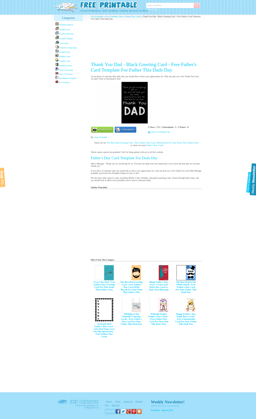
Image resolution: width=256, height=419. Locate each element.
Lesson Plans (64, 43)
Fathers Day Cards (132, 16)
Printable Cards (64, 30)
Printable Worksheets (66, 34)
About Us (115, 405)
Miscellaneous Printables (67, 78)
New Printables (64, 82)
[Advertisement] (68, 130)
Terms (117, 401)
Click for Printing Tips (160, 132)
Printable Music (64, 52)
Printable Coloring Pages (68, 48)
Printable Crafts (64, 61)
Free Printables (97, 16)
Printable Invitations (66, 25)
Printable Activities (65, 66)
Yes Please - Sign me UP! (162, 410)
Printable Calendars (66, 39)
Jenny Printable (100, 137)
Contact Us (128, 401)
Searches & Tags (152, 9)
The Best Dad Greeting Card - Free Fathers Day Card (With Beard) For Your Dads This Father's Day (153, 143)
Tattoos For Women (65, 74)
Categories (68, 17)
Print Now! (105, 129)
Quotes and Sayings (66, 70)
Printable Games (65, 56)
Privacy (109, 401)
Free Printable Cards (114, 16)
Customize (127, 129)
